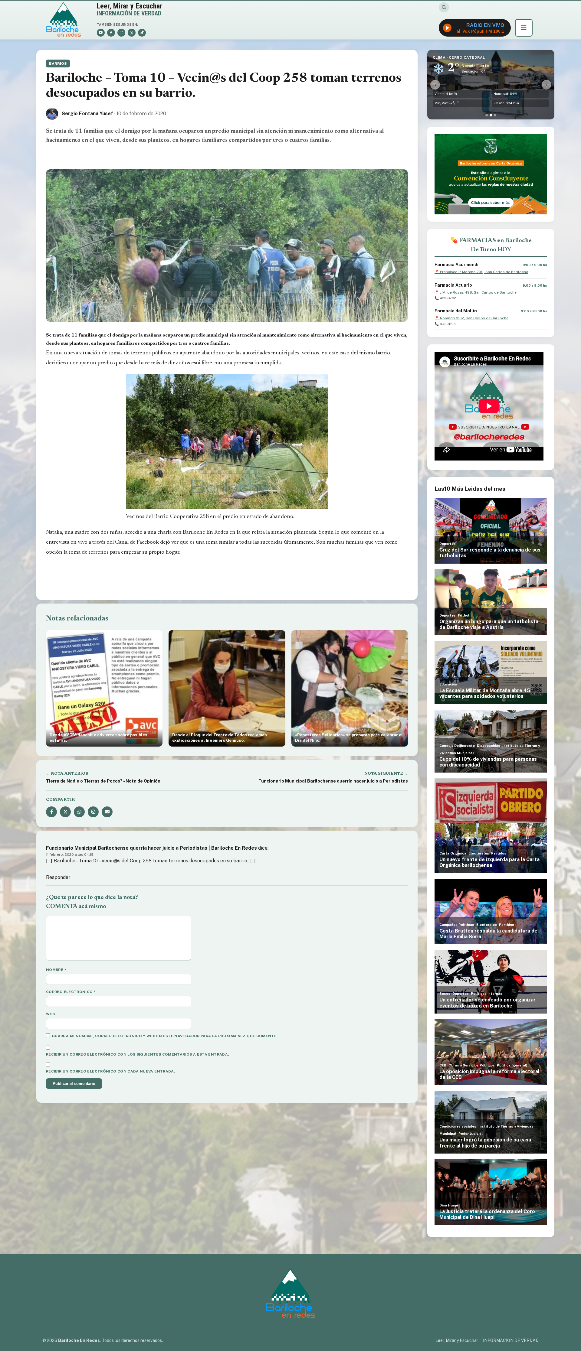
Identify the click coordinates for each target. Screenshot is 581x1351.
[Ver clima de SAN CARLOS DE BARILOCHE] (486, 115)
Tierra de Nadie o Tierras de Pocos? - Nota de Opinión (103, 781)
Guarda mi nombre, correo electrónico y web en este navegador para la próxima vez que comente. (164, 1036)
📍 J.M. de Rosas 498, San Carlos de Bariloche (476, 292)
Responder (58, 877)
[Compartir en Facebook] (51, 811)
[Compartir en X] (65, 811)
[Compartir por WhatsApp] (79, 811)
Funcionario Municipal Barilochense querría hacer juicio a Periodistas (333, 781)
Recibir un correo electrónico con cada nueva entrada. (110, 1071)
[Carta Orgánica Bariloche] (491, 174)
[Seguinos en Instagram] (93, 811)
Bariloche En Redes (205, 532)
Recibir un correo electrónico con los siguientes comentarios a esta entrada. (137, 1054)
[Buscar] (444, 7)
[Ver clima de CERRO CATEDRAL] (491, 115)
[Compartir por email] (107, 811)
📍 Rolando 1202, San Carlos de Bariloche (471, 318)
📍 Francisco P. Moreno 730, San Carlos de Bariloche (481, 272)
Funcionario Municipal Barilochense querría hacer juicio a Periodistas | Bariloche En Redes (151, 848)
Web (50, 1014)
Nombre (56, 970)
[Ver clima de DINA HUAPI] (495, 115)
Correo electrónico (71, 992)
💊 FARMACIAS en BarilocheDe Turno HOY (491, 245)
